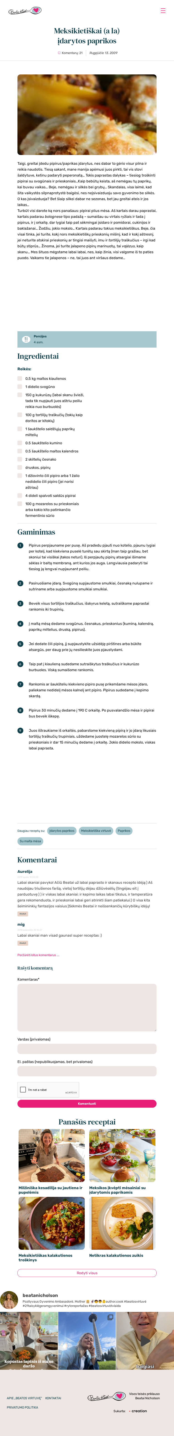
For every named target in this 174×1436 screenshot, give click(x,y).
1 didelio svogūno (40, 387)
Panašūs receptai (87, 1122)
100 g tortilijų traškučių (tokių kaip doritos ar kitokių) (54, 418)
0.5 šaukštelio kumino (43, 443)
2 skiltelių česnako (40, 459)
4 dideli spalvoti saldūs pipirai (50, 495)
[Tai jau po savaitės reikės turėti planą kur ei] (87, 1341)
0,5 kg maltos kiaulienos (45, 378)
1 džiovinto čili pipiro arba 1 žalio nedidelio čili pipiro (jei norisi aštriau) (52, 482)
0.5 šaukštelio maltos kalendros (51, 451)
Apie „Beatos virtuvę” (24, 1398)
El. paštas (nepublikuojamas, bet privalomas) (54, 1062)
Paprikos (124, 831)
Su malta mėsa (30, 841)
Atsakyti (22, 914)
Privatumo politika (22, 1407)
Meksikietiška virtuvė (96, 831)
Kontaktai (53, 1398)
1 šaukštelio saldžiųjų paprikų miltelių (50, 432)
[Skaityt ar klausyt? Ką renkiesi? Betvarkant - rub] (145, 1341)
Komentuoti (87, 1104)
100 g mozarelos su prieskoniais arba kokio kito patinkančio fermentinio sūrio (52, 510)
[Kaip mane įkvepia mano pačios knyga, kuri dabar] (29, 1341)
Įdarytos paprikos (61, 831)
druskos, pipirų (38, 467)
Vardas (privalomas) (33, 1039)
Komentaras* (28, 979)
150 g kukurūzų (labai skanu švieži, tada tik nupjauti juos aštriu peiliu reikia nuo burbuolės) (54, 401)
